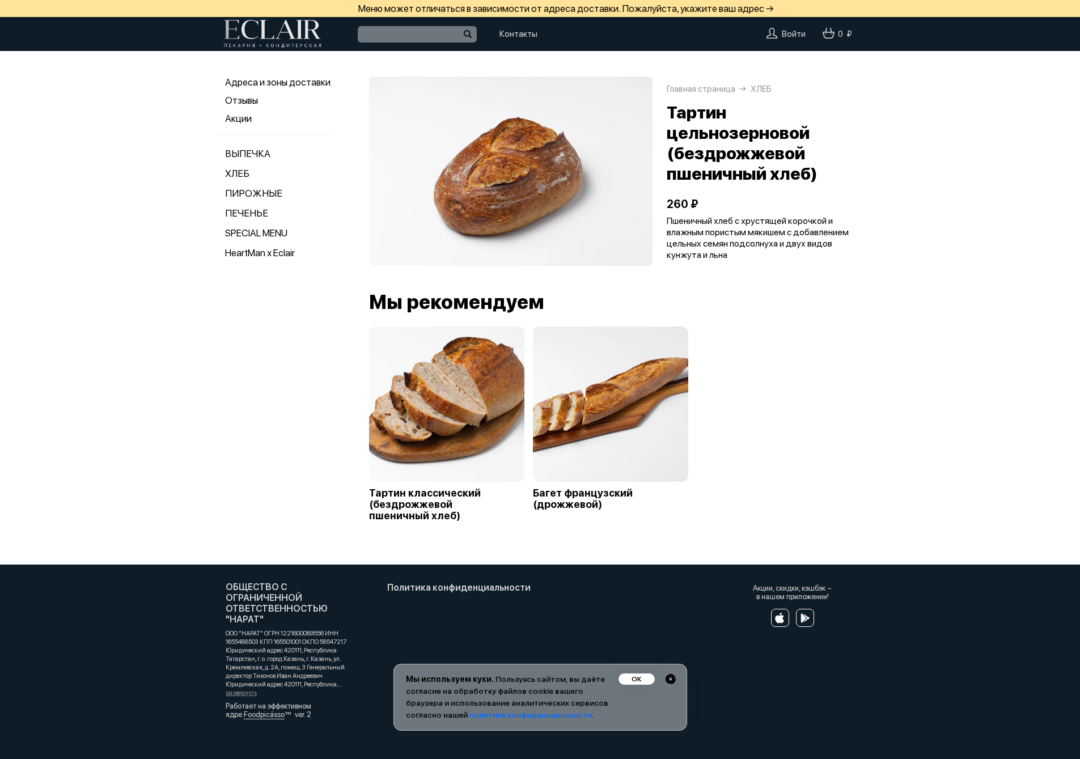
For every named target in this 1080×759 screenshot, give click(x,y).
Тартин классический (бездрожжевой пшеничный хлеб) (425, 504)
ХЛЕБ (237, 173)
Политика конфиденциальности (459, 587)
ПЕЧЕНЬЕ (246, 213)
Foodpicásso (264, 714)
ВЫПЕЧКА (247, 153)
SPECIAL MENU (256, 233)
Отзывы (241, 100)
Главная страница (701, 89)
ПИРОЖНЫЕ (253, 193)
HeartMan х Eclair (260, 252)
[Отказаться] (670, 679)
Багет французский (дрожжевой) (583, 498)
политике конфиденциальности (530, 714)
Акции (238, 118)
